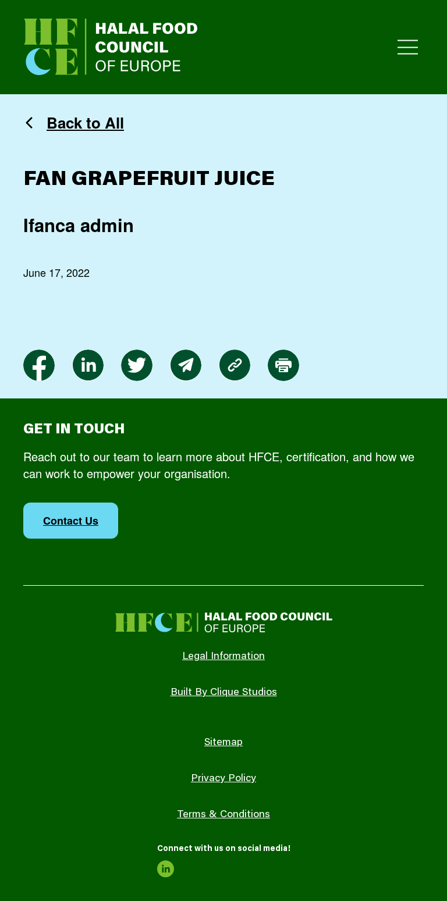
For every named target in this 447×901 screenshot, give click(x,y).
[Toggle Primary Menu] (408, 47)
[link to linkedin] (88, 365)
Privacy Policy (223, 779)
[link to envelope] (185, 365)
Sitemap (223, 743)
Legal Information (223, 656)
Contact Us (70, 520)
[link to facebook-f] (39, 365)
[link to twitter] (136, 365)
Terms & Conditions (223, 815)
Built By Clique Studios (224, 693)
